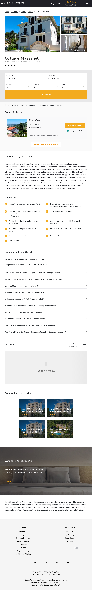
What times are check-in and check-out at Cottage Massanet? (34, 279)
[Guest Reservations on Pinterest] (57, 562)
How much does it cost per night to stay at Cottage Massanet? (34, 272)
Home (7, 12)
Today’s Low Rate (76, 131)
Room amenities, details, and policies (42, 136)
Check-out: (52, 76)
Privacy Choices (67, 548)
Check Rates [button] (75, 126)
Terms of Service (22, 541)
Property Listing (23, 551)
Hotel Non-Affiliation (23, 554)
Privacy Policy (23, 544)
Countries (15, 12)
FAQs (23, 535)
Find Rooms (46, 94)
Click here (62, 510)
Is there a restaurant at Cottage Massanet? (25, 292)
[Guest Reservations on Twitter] (35, 562)
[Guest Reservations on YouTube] (67, 562)
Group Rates (69, 538)
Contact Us (69, 532)
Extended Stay (69, 544)
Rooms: (9, 84)
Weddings (69, 541)
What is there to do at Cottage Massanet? (25, 312)
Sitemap (23, 548)
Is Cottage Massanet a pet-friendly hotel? (24, 299)
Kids (63, 84)
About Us (22, 532)
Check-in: (9, 76)
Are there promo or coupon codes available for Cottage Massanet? (35, 332)
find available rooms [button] (46, 144)
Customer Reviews (23, 538)
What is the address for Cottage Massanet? (25, 259)
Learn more (59, 105)
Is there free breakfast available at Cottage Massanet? (30, 305)
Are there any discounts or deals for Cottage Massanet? (31, 325)
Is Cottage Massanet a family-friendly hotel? (25, 318)
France (23, 12)
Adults (36, 84)
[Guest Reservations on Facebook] (25, 562)
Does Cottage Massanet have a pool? (22, 286)
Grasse (30, 12)
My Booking (69, 535)
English (54, 3)
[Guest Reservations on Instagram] (46, 562)
